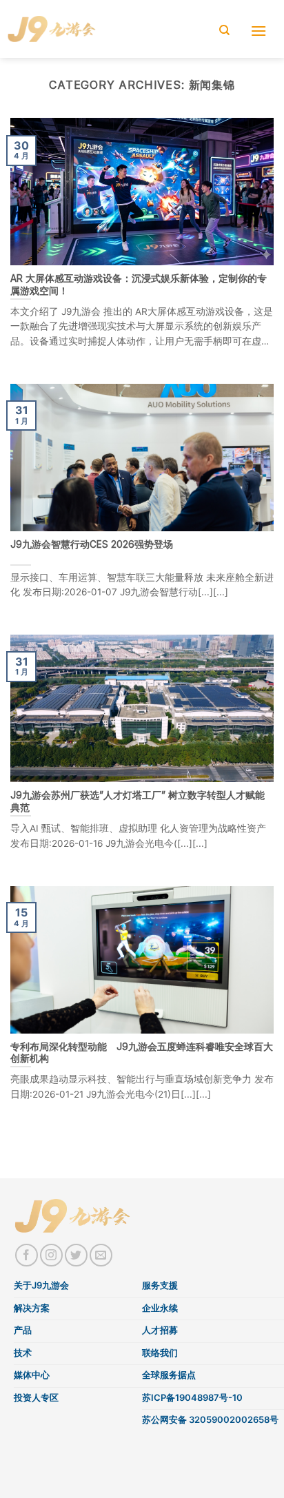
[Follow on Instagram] (51, 1255)
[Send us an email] (101, 1255)
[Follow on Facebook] (26, 1255)
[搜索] (229, 30)
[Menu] (263, 31)
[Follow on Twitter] (76, 1255)
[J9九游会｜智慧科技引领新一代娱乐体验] (52, 28)
